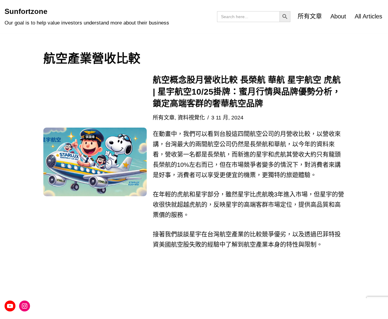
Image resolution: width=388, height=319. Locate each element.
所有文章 (310, 16)
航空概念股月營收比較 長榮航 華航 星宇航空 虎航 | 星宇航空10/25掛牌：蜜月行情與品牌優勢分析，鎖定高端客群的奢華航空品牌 (247, 91)
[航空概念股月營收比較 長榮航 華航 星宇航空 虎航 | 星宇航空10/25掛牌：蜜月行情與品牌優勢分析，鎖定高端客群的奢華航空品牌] (95, 162)
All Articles (368, 16)
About (338, 16)
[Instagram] (24, 306)
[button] (95, 162)
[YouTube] (10, 306)
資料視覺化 (191, 118)
